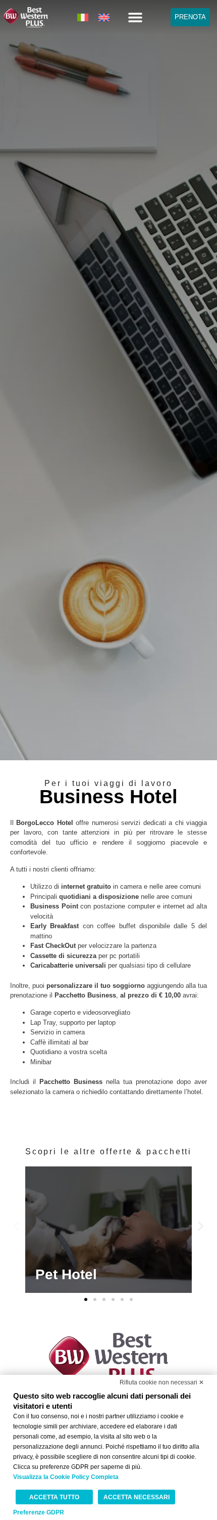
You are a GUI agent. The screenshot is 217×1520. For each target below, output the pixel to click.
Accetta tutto (54, 1497)
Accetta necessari (136, 1497)
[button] (135, 17)
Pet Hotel (66, 1274)
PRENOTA (190, 17)
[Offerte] (108, 1229)
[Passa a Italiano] (82, 17)
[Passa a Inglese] (104, 17)
